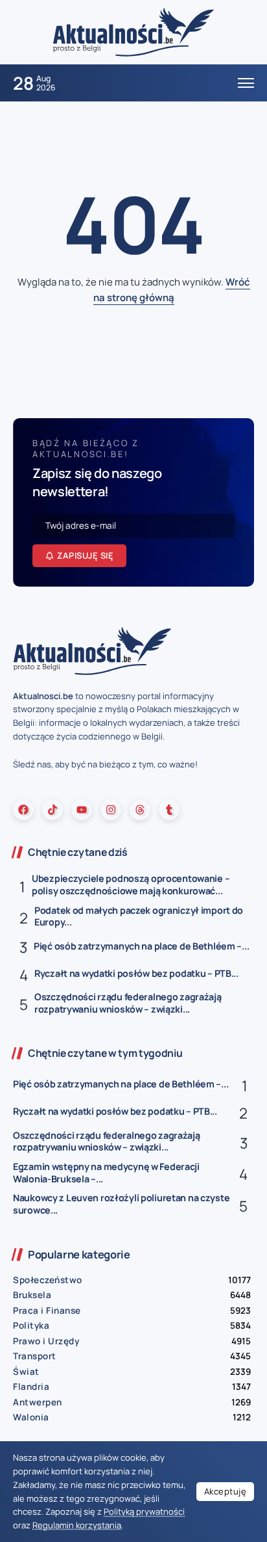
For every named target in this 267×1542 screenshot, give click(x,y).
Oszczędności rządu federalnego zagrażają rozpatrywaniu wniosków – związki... (128, 1002)
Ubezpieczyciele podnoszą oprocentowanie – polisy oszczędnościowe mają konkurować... (130, 884)
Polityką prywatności (144, 1511)
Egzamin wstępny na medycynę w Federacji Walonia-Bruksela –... (106, 1172)
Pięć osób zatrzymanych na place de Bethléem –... (141, 946)
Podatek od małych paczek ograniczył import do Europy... (138, 916)
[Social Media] (23, 809)
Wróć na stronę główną (171, 289)
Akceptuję (225, 1491)
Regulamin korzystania (76, 1525)
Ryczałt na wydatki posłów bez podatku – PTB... (136, 973)
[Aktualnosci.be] (133, 31)
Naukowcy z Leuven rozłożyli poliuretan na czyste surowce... (121, 1203)
